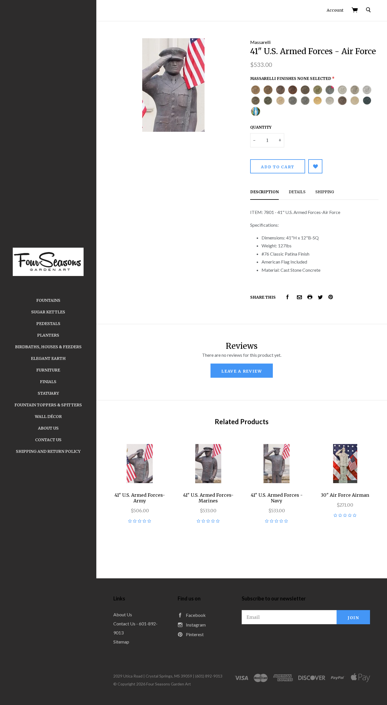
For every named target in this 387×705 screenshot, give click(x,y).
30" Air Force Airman (345, 495)
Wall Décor (48, 416)
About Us (48, 428)
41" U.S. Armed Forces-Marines (208, 498)
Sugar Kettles (48, 312)
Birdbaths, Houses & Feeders (48, 346)
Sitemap (121, 641)
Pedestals (48, 323)
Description (264, 192)
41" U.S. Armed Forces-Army (139, 498)
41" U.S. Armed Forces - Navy (277, 498)
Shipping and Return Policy (48, 451)
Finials (48, 381)
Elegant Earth (48, 358)
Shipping (324, 192)
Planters (48, 335)
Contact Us (48, 439)
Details (297, 192)
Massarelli (260, 42)
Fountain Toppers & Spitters (48, 404)
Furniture (48, 370)
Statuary (48, 393)
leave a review (241, 371)
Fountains (48, 300)
